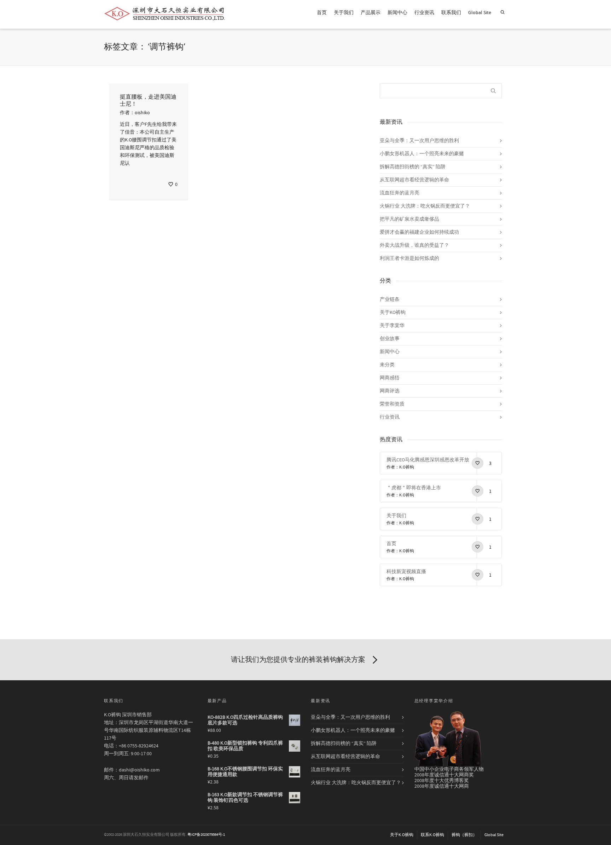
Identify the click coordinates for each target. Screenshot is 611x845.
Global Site (479, 13)
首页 (322, 13)
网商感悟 (390, 378)
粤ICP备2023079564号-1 (206, 834)
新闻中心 (397, 13)
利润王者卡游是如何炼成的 (409, 258)
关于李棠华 (392, 325)
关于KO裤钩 (393, 312)
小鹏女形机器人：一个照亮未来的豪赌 (422, 154)
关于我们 (344, 13)
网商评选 (390, 391)
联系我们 (451, 13)
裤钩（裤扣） (464, 835)
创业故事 (390, 339)
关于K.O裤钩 (401, 835)
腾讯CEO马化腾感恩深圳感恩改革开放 (427, 460)
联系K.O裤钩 (432, 835)
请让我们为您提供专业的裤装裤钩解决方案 (298, 659)
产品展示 (370, 13)
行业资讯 (424, 13)
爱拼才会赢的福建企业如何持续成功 (419, 232)
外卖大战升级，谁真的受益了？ (414, 245)
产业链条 (390, 299)
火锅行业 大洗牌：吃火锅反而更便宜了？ (425, 206)
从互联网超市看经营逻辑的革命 (414, 180)
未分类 (387, 365)
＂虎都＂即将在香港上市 (413, 488)
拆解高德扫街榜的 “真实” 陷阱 (413, 167)
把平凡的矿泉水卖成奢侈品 (409, 219)
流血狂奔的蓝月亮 (399, 193)
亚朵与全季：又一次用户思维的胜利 (419, 141)
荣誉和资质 (392, 404)
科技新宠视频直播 (406, 572)
